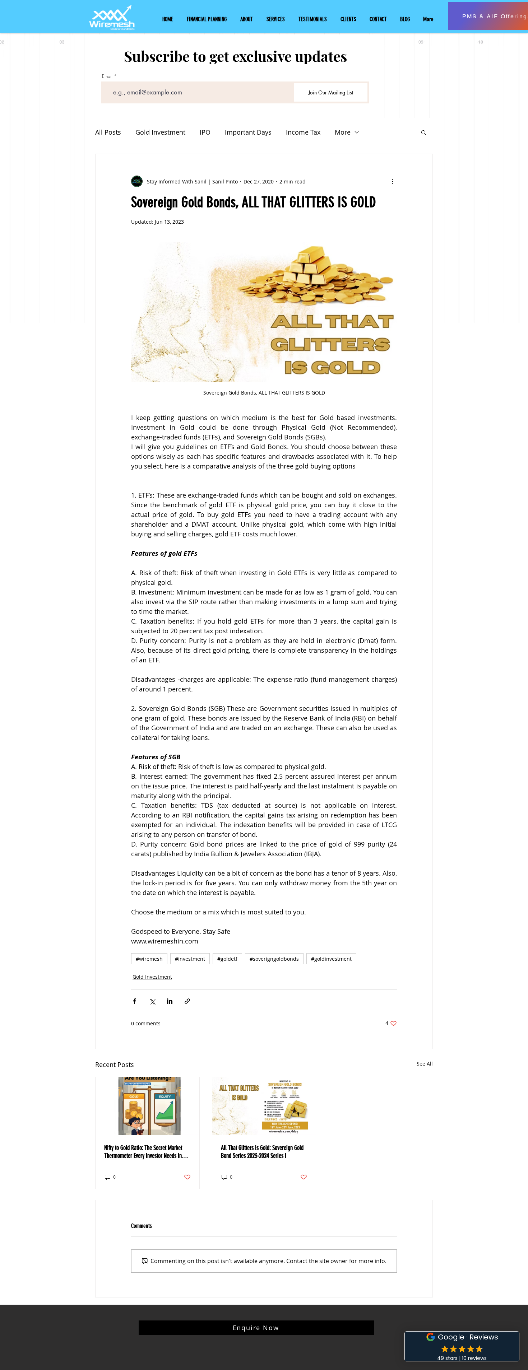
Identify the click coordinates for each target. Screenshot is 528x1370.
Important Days (248, 132)
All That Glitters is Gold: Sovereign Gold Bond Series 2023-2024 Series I (262, 1152)
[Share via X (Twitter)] (152, 1001)
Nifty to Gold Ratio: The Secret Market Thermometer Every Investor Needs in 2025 (143, 1152)
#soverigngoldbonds (274, 958)
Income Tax (303, 132)
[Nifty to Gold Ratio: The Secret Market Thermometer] (147, 1106)
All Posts (108, 132)
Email (107, 76)
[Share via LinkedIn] (169, 1001)
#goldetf (227, 958)
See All (425, 1063)
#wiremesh (149, 958)
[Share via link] (187, 1001)
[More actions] (392, 181)
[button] (423, 132)
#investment (190, 958)
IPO (205, 132)
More (343, 132)
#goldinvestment (331, 958)
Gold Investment (160, 132)
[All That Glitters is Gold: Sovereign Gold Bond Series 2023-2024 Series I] (264, 1106)
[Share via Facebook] (134, 1001)
